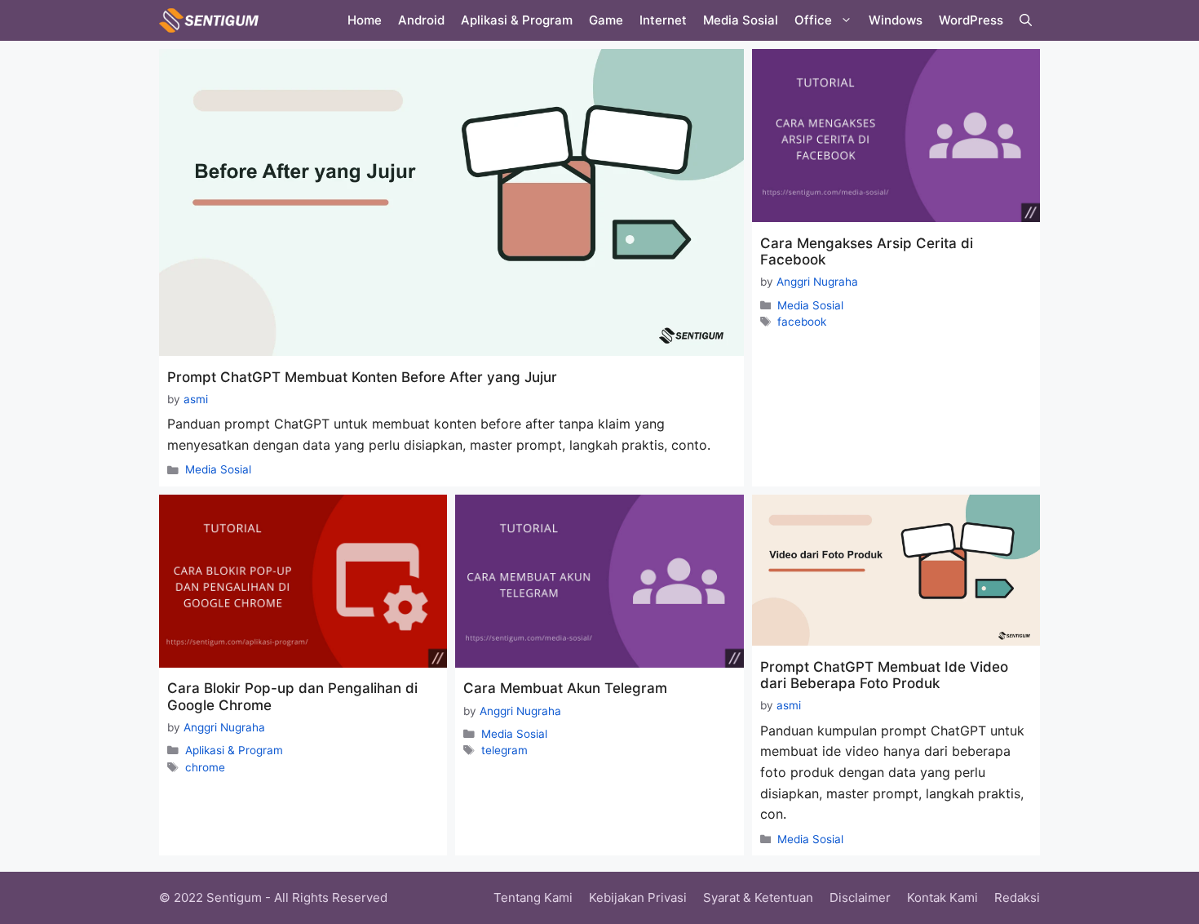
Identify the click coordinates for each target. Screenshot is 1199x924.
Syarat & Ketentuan (758, 897)
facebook (801, 321)
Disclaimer (860, 897)
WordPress (971, 20)
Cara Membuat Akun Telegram (565, 688)
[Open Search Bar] (1025, 20)
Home (364, 20)
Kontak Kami (942, 897)
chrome (205, 767)
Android (421, 20)
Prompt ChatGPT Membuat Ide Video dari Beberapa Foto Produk (884, 675)
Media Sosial (740, 20)
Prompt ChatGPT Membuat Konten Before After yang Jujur (362, 377)
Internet (663, 20)
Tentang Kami (533, 897)
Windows (895, 20)
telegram (504, 750)
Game (606, 20)
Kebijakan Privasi (638, 897)
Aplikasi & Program (517, 20)
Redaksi (1017, 897)
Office (813, 20)
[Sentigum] (209, 20)
